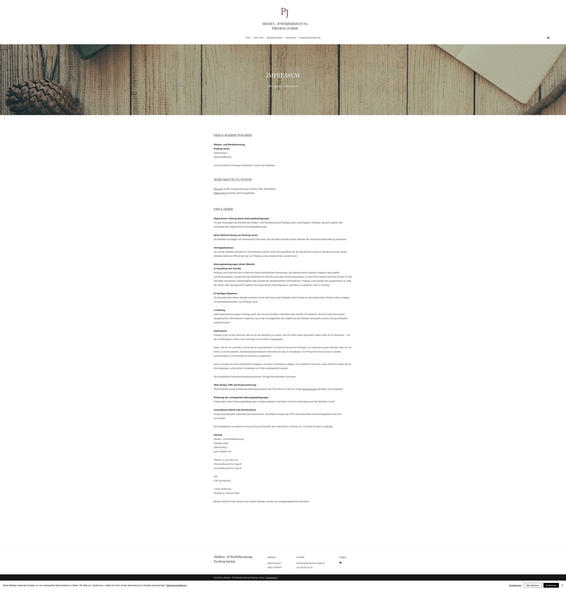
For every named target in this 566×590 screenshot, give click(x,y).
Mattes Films (220, 193)
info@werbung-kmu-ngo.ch (228, 464)
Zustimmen (551, 585)
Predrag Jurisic (225, 561)
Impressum (271, 577)
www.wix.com (310, 389)
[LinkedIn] (548, 37)
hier (268, 376)
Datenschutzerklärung (176, 585)
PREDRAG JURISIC (285, 28)
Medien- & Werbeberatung (233, 556)
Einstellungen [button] (515, 585)
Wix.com (218, 189)
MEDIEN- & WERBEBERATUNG (285, 23)
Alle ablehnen (532, 585)
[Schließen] (562, 585)
